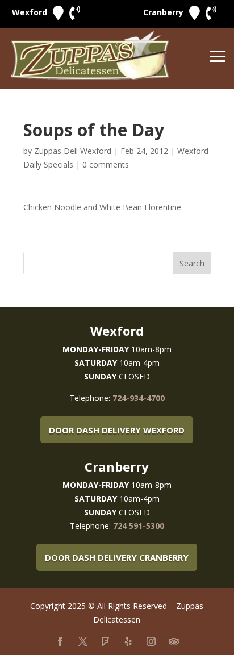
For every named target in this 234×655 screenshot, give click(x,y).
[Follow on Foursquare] (106, 641)
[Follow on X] (83, 641)
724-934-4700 (138, 398)
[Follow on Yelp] (128, 641)
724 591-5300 (138, 525)
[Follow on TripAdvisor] (174, 641)
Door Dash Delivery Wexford (117, 430)
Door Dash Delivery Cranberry (117, 557)
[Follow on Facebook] (60, 641)
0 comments (105, 164)
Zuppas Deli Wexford (72, 150)
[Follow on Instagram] (151, 641)
